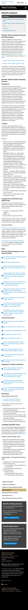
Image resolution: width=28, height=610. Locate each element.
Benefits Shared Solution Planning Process (13, 23)
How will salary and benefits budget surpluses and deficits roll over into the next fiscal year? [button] (13, 382)
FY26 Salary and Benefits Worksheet (12, 400)
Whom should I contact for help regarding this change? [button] (14, 360)
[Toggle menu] (25, 8)
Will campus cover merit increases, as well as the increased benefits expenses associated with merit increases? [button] (14, 375)
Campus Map (18, 591)
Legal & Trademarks (10, 591)
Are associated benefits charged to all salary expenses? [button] (13, 355)
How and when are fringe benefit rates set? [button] (14, 330)
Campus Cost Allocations (8, 484)
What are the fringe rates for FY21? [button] (12, 334)
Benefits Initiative (6, 490)
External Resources (7, 495)
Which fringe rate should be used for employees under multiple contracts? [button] (13, 349)
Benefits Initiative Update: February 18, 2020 (13, 60)
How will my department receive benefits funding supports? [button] (14, 298)
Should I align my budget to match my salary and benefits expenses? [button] (13, 368)
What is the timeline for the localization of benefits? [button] (14, 322)
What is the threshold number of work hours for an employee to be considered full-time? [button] (14, 343)
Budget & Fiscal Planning (9, 7)
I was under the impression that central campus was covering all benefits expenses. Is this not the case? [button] (13, 304)
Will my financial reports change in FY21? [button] (14, 326)
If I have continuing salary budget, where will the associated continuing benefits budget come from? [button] (14, 389)
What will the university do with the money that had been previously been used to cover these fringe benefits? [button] (14, 283)
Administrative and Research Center (10, 556)
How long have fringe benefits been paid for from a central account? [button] (14, 257)
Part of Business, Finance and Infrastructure (9, 8)
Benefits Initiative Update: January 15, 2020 (13, 63)
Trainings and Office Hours (9, 30)
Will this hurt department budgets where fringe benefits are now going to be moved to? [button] (14, 267)
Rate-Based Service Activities (10, 492)
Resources (6, 28)
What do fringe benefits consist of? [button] (12, 338)
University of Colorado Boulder (9, 588)
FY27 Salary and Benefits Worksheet (12, 399)
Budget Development (7, 481)
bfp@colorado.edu (21, 433)
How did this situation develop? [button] (11, 262)
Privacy (3, 591)
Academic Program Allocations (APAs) (12, 487)
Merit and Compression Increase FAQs (12, 498)
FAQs (4, 25)
